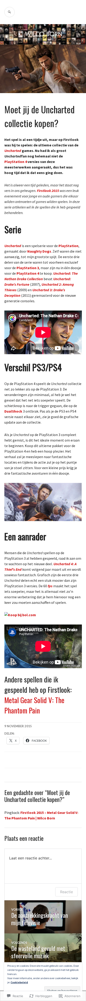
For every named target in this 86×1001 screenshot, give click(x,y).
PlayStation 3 (28, 267)
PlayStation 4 (15, 161)
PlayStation (68, 245)
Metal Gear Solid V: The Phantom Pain (34, 705)
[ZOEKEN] (9, 12)
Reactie (66, 892)
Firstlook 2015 (48, 190)
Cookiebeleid (19, 982)
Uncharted (12, 150)
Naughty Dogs (39, 251)
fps (50, 586)
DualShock (13, 411)
